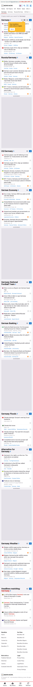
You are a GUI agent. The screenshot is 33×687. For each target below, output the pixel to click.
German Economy (8, 569)
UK (15, 9)
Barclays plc (15, 356)
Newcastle (6, 311)
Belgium (6, 37)
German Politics (13, 225)
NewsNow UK (20, 634)
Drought (16, 569)
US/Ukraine (18, 53)
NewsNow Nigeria (21, 640)
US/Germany (12, 53)
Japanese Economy (9, 217)
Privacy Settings (21, 669)
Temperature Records (22, 429)
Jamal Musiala (7, 319)
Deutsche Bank (7, 332)
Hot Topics (9, 9)
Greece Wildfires (12, 429)
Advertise (4, 660)
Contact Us (4, 640)
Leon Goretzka (13, 301)
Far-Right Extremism (14, 460)
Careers (3, 663)
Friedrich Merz (7, 486)
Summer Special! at (15, 1)
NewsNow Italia (21, 646)
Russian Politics (16, 478)
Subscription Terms (22, 666)
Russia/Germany (18, 12)
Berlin (5, 84)
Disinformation (7, 478)
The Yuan (14, 332)
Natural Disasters (18, 37)
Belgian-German (8, 560)
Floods (5, 445)
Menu (20, 685)
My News (12, 685)
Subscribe (4, 643)
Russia (11, 68)
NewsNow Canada (22, 649)
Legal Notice (20, 663)
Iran (10, 160)
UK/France (6, 186)
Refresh (28, 685)
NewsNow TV (4, 646)
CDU (5, 468)
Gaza (23, 9)
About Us (3, 637)
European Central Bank (9, 199)
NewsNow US (20, 637)
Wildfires (11, 37)
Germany (3, 12)
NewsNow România (22, 643)
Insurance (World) (8, 437)
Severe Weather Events (14, 445)
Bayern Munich (7, 293)
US (13, 160)
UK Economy (15, 348)
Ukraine (6, 53)
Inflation (17, 217)
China (19, 332)
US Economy (19, 209)
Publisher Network (6, 658)
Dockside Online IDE (6, 666)
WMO (5, 429)
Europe (5, 45)
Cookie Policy (20, 660)
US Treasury (12, 209)
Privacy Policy (20, 658)
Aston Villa (6, 301)
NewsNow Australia (22, 652)
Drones (15, 68)
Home (3, 9)
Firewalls (9, 468)
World (19, 9)
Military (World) (7, 29)
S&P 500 (14, 340)
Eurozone (6, 209)
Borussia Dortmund (17, 293)
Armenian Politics (22, 225)
